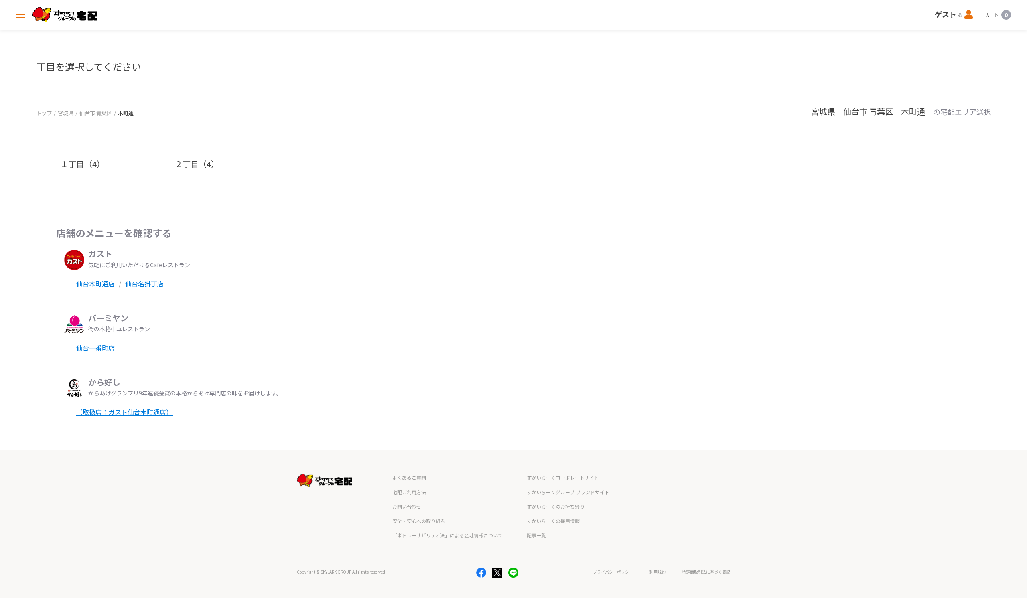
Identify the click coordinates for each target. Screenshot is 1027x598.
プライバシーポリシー (613, 572)
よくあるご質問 (409, 477)
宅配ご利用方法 (409, 492)
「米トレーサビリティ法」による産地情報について (447, 535)
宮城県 (65, 113)
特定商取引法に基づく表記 (706, 572)
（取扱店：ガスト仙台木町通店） (124, 412)
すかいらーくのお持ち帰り (556, 506)
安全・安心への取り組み (418, 520)
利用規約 (657, 572)
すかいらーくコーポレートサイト (563, 477)
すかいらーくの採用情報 (553, 520)
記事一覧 (536, 535)
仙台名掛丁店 (144, 283)
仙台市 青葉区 (95, 113)
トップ (44, 113)
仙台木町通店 (95, 283)
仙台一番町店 (95, 348)
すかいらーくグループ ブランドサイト (568, 492)
